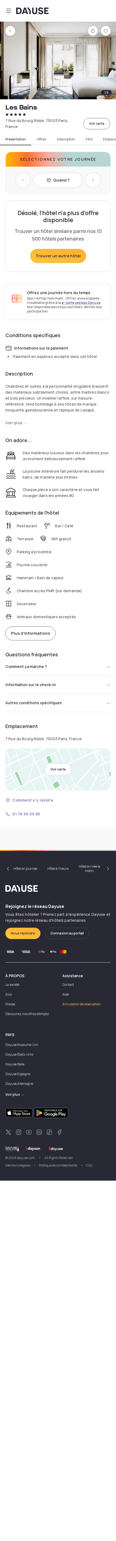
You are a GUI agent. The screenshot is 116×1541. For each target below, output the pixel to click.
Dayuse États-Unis (19, 1054)
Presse (10, 1004)
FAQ (89, 139)
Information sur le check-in (30, 684)
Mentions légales (17, 1165)
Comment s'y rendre (32, 800)
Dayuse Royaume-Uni (21, 1044)
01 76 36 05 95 (26, 813)
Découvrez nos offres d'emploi (27, 1014)
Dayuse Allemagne (19, 1083)
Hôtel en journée (25, 868)
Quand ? (61, 180)
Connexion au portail (67, 933)
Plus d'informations (30, 633)
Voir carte (96, 123)
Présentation (15, 139)
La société (12, 984)
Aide (65, 994)
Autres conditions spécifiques (33, 702)
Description (66, 139)
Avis (8, 994)
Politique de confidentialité (58, 1165)
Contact (68, 984)
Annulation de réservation (81, 1004)
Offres (41, 139)
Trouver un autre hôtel (58, 256)
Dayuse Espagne (17, 1074)
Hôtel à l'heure (58, 868)
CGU (89, 1165)
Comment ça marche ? (26, 666)
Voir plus (14, 422)
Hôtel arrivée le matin (89, 868)
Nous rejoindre (23, 933)
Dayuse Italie (14, 1064)
